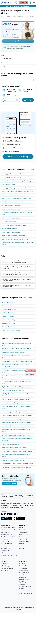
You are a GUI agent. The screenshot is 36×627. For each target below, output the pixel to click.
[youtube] (15, 514)
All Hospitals (22, 566)
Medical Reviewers (24, 541)
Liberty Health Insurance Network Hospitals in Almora (17, 464)
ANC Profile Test (5, 548)
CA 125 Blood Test (6, 541)
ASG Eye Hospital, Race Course (11, 195)
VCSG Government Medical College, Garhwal (15, 239)
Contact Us (22, 530)
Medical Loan (23, 577)
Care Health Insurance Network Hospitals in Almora (17, 361)
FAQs (20, 537)
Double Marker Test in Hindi (9, 555)
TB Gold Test (5, 539)
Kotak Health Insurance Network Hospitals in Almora (17, 451)
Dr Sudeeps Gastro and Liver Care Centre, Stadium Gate (17, 213)
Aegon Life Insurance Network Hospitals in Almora (16, 349)
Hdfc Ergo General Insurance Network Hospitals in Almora (16, 395)
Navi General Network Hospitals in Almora (14, 447)
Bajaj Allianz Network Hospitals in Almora (13, 352)
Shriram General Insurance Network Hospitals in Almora (16, 430)
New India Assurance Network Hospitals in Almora (16, 422)
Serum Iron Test (5, 550)
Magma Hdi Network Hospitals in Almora (13, 460)
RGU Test (3, 553)
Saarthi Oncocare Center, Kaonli (11, 209)
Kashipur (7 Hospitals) (8, 320)
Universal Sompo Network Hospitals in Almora (15, 412)
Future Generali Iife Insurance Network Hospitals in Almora (16, 382)
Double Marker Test (6, 534)
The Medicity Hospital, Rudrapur (11, 218)
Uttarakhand (7, 59)
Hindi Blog (22, 584)
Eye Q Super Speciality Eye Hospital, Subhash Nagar (17, 181)
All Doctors (22, 563)
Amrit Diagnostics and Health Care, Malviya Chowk (17, 198)
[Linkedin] (8, 514)
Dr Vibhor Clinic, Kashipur (9, 221)
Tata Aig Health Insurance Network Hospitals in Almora (18, 426)
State (2, 55)
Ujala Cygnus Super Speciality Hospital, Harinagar (16, 188)
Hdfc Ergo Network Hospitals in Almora (13, 390)
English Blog (22, 582)
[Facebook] (2, 514)
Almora (5, 66)
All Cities (21, 589)
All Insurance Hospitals (26, 591)
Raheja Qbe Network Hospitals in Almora (13, 444)
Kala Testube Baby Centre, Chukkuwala (13, 235)
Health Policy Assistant (26, 593)
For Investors (23, 532)
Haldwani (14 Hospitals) (9, 313)
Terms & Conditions (7, 568)
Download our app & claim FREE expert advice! (18, 6)
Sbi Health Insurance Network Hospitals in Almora (16, 435)
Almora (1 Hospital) (7, 302)
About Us (22, 527)
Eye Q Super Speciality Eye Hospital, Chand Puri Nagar (17, 191)
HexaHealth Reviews (25, 586)
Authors (21, 544)
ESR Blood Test (5, 532)
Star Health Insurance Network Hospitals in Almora (16, 467)
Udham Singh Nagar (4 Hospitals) (12, 330)
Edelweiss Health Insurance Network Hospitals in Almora (16, 371)
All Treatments (23, 570)
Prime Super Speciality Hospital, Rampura (14, 225)
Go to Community (12, 100)
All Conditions (23, 568)
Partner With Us (23, 534)
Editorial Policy (5, 570)
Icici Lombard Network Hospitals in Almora (14, 403)
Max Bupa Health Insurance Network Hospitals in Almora (16, 455)
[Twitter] (5, 514)
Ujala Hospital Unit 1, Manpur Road (11, 177)
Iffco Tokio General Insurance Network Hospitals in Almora (16, 407)
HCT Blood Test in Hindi (8, 537)
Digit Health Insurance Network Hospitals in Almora (16, 387)
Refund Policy (5, 566)
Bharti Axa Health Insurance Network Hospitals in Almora (16, 357)
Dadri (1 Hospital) (7, 306)
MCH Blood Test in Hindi (8, 530)
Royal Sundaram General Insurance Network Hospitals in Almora (17, 439)
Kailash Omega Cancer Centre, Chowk (13, 202)
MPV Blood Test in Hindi (8, 527)
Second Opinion (24, 575)
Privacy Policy (5, 563)
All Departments (24, 573)
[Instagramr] (11, 514)
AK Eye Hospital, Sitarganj (9, 228)
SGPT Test (4, 546)
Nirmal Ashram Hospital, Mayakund (12, 205)
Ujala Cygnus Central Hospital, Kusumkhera (14, 174)
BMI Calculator (23, 579)
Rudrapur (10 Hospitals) (9, 327)
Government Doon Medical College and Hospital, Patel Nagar (18, 244)
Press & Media (23, 539)
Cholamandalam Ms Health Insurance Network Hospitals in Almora (15, 366)
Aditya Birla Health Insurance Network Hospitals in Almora (16, 344)
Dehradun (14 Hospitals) (9, 309)
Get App (28, 100)
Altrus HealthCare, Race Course (11, 232)
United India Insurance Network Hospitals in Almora (17, 415)
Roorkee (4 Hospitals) (8, 323)
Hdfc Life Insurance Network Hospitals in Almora (16, 399)
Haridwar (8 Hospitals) (8, 316)
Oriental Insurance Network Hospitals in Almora (15, 419)
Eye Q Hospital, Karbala (8, 184)
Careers (21, 546)
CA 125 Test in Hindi (6, 544)
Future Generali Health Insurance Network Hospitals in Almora (17, 377)
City (2, 63)
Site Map (21, 548)
